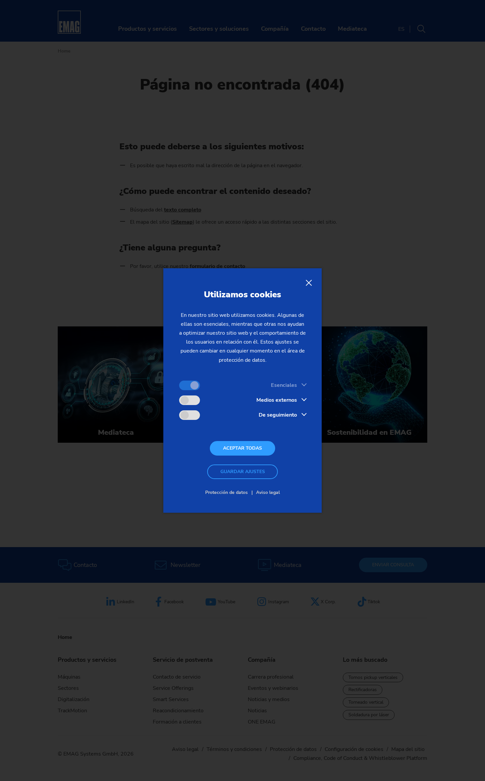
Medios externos (276, 400)
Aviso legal (268, 492)
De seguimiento (278, 415)
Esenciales (284, 385)
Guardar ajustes (242, 471)
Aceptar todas (242, 448)
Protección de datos (226, 492)
